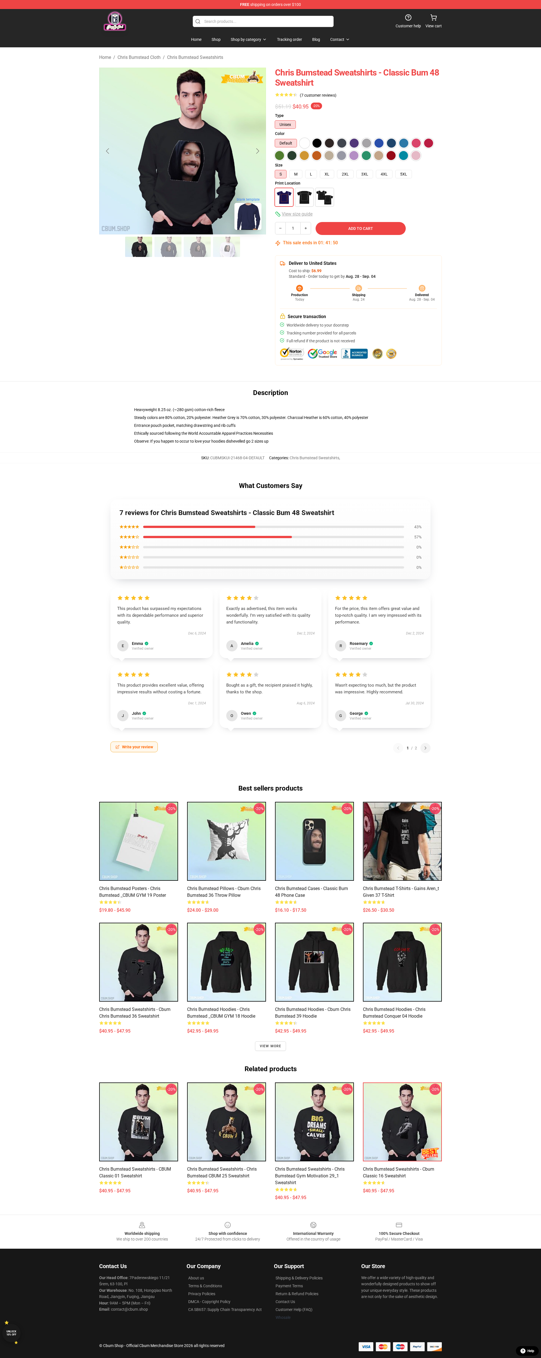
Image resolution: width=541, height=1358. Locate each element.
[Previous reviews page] (398, 748)
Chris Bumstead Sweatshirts (195, 57)
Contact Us (285, 1301)
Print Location (287, 183)
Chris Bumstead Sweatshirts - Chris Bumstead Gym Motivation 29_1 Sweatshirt (310, 1175)
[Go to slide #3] (197, 247)
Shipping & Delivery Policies (299, 1278)
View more (270, 1046)
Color (280, 133)
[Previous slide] (108, 151)
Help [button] (530, 1351)
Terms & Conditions (205, 1286)
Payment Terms (289, 1286)
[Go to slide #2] (167, 247)
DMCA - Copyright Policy (209, 1301)
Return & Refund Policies (297, 1294)
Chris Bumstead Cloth (139, 57)
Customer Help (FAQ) (294, 1309)
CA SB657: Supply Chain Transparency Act (225, 1309)
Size (279, 165)
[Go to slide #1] (138, 247)
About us (196, 1278)
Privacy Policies (201, 1294)
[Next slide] (257, 151)
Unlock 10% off (11, 1333)
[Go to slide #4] (226, 247)
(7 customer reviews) (318, 95)
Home (105, 57)
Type (279, 115)
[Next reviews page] (425, 748)
